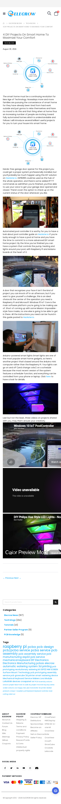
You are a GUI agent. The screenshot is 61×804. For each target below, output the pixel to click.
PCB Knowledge (12, 634)
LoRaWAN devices (12, 681)
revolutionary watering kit (28, 669)
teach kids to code (22, 685)
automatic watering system (20, 666)
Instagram (30, 768)
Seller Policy (36, 737)
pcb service (37, 657)
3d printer (30, 675)
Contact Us (7, 723)
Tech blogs (30, 23)
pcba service (41, 650)
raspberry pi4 (22, 691)
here (48, 376)
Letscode (49, 751)
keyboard (30, 691)
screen (5, 688)
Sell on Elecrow (37, 734)
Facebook (5, 768)
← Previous (8, 578)
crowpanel (26, 681)
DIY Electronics (40, 660)
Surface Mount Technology (16, 672)
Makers (36, 678)
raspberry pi (15, 646)
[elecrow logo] (13, 13)
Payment (20, 733)
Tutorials (9, 624)
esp (45, 685)
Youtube (24, 768)
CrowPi (48, 741)
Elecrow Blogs (15, 23)
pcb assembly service (33, 654)
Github (5, 740)
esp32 (26, 657)
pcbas (40, 663)
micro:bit (40, 685)
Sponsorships (36, 724)
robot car (12, 694)
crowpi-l (13, 691)
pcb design (45, 647)
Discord (36, 768)
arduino (49, 682)
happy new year (24, 688)
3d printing (45, 666)
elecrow (49, 663)
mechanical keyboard (17, 660)
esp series (50, 685)
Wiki (4, 733)
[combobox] (30, 602)
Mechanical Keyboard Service (18, 678)
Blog (4, 730)
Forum (5, 726)
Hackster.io (11, 178)
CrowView (49, 737)
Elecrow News (11, 615)
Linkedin (17, 768)
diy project (33, 685)
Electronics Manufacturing (19, 663)
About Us (6, 719)
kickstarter (34, 688)
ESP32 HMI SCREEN (49, 669)
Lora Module (46, 678)
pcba (32, 647)
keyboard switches (41, 691)
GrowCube (50, 744)
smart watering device (46, 675)
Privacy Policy (22, 736)
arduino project (9, 685)
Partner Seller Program (16, 629)
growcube (20, 675)
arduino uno (13, 688)
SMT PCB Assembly (39, 682)
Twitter (11, 768)
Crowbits (49, 747)
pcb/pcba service (17, 650)
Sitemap (6, 736)
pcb (12, 675)
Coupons (6, 743)
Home (4, 23)
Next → (17, 578)
